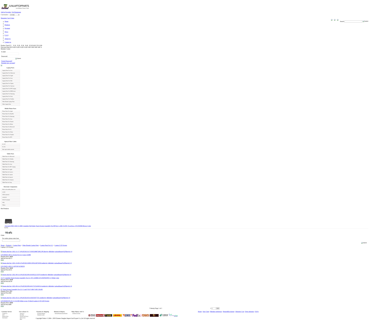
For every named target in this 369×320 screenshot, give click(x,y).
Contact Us (4, 313)
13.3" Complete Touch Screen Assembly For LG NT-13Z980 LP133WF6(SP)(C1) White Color (30, 278)
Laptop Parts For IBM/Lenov (9, 91)
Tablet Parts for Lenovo (7, 172)
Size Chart (206, 311)
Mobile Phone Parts (10, 108)
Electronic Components (10, 187)
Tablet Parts (10, 154)
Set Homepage (16, 12)
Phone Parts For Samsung (8, 116)
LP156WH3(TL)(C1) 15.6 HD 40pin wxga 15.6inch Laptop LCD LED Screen (25, 301)
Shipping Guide (40, 314)
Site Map (22, 314)
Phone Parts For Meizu (7, 124)
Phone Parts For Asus (7, 119)
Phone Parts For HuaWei (8, 113)
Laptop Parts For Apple (7, 75)
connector (4, 197)
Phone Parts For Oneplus (8, 134)
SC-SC (4, 146)
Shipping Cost (239, 311)
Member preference (216, 311)
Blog (21, 319)
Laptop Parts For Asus (7, 78)
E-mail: (3, 52)
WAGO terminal (6, 200)
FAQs (257, 311)
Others (3, 205)
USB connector (5, 194)
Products (7, 25)
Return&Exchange (228, 311)
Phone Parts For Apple (7, 111)
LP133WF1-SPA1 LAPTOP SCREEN (13, 266)
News (6, 32)
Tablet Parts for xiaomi (7, 174)
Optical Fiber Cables (10, 141)
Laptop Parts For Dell (7, 80)
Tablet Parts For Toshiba (7, 159)
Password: (4, 56)
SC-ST (3, 144)
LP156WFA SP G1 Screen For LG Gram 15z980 (16, 255)
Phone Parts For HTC (7, 137)
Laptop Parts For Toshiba (8, 99)
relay (3, 202)
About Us (8, 39)
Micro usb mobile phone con (8, 189)
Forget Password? (6, 61)
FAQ (3, 314)
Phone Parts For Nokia (7, 132)
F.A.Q (6, 35)
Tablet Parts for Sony (7, 182)
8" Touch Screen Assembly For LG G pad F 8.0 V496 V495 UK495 (22, 289)
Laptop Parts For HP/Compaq (9, 88)
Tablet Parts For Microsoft (8, 156)
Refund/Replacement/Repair (61, 313)
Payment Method (41, 313)
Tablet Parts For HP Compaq (8, 167)
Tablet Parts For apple (7, 169)
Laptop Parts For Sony (7, 96)
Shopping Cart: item (7, 18)
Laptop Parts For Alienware (8, 73)
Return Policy (5, 316)
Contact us (8, 42)
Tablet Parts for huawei (7, 177)
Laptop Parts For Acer (7, 70)
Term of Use (22, 317)
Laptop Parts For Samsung (8, 93)
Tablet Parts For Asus (7, 164)
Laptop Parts (10, 68)
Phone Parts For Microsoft (8, 126)
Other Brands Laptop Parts (8, 101)
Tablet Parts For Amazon (8, 179)
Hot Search (4, 317)
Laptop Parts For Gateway (8, 86)
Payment (7, 28)
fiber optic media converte (8, 149)
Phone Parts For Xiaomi (7, 121)
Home (6, 21)
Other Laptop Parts (6, 104)
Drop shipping (249, 311)
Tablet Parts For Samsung (8, 161)
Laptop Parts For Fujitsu (7, 83)
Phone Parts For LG (7, 129)
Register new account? (8, 63)
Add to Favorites (6, 12)
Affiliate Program (76, 313)
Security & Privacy (24, 316)
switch (3, 192)
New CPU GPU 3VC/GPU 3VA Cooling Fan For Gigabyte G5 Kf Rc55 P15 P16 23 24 (32, 233)
